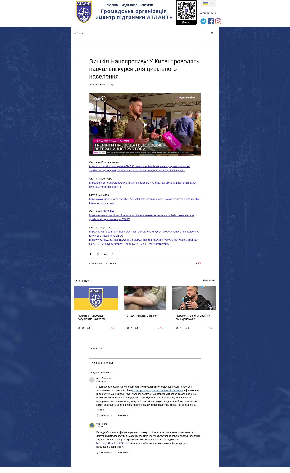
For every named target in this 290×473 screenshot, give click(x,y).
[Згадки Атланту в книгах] (145, 298)
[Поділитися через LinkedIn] (105, 254)
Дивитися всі (209, 280)
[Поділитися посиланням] (112, 254)
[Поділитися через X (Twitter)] (98, 254)
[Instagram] (218, 21)
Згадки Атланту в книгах (142, 315)
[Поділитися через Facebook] (90, 254)
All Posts (79, 33)
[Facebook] (211, 21)
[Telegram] (203, 21)
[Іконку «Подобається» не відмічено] (98, 416)
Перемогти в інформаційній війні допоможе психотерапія (193, 317)
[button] (212, 33)
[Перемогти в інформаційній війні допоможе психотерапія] (194, 298)
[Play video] (145, 124)
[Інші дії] (199, 53)
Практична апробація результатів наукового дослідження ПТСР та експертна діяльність (92, 317)
